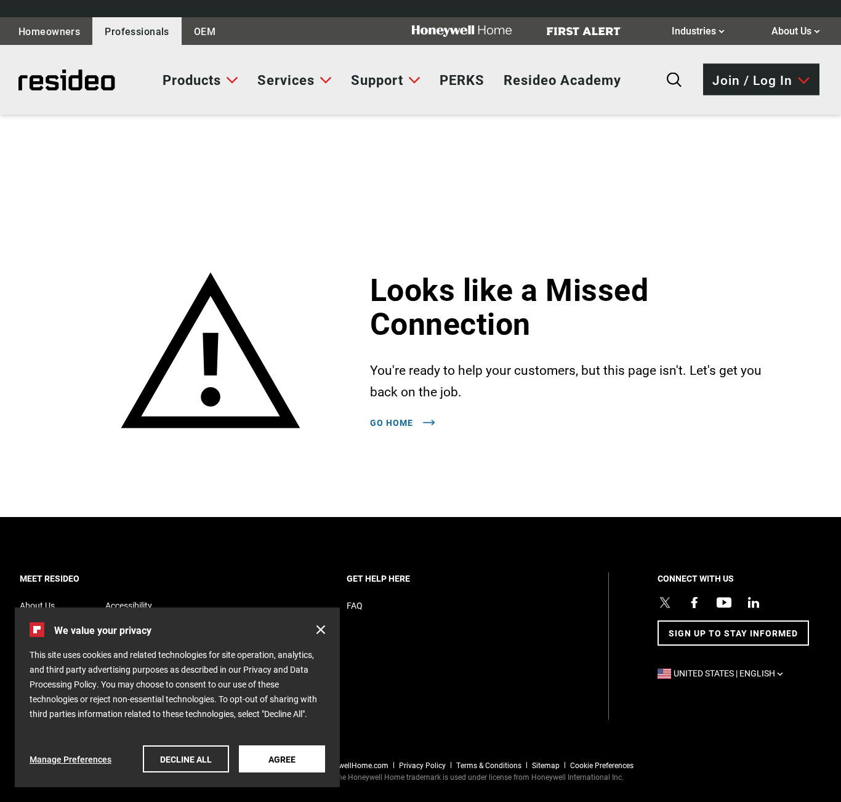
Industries (698, 30)
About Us (795, 30)
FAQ (355, 605)
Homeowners (49, 31)
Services (286, 80)
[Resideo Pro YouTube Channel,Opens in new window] (724, 602)
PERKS (462, 80)
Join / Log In (752, 79)
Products (192, 80)
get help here (400, 578)
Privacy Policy (422, 765)
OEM (204, 31)
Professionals (137, 31)
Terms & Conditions (488, 765)
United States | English (731, 673)
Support (377, 80)
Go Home (393, 422)
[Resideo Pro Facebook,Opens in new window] (694, 602)
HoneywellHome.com (352, 765)
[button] (320, 629)
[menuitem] (200, 80)
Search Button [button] (674, 80)
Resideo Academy (562, 80)
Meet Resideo (71, 578)
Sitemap (546, 765)
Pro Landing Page (55, 80)
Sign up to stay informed (733, 633)
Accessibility (128, 605)
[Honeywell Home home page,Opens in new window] (471, 31)
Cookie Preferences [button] (602, 765)
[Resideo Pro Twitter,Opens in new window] (665, 602)
